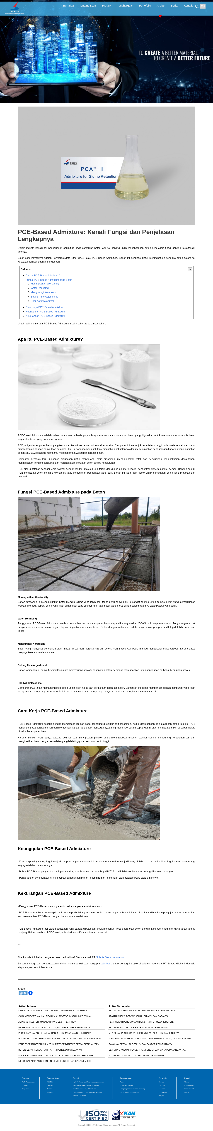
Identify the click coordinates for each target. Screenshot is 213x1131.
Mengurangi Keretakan (43, 292)
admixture (106, 963)
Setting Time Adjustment (44, 296)
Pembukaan (163, 1092)
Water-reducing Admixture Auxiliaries (86, 1085)
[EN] (198, 4)
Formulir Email (189, 1085)
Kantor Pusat (189, 1089)
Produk (106, 5)
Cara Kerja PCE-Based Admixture (44, 307)
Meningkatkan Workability (45, 283)
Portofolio (145, 5)
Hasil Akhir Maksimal (42, 301)
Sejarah (50, 1085)
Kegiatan (162, 1089)
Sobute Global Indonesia (110, 957)
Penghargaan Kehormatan (129, 1092)
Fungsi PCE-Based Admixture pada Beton (49, 280)
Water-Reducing (40, 288)
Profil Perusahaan (28, 1082)
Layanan (25, 1085)
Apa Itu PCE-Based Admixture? (43, 275)
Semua (161, 1082)
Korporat (162, 1085)
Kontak (188, 5)
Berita (174, 5)
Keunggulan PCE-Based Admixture (45, 311)
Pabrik (186, 1092)
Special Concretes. (79, 1095)
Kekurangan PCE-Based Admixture (45, 316)
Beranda (68, 5)
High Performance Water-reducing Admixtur (88, 1082)
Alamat (186, 1082)
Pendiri (49, 1089)
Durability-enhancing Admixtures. (84, 1089)
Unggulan (25, 1089)
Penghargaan (125, 5)
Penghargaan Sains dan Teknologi (132, 1089)
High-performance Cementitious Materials (87, 1092)
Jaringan (50, 1092)
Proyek (161, 1095)
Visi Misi (50, 1082)
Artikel (161, 5)
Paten (122, 1082)
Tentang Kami (88, 5)
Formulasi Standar (126, 1085)
